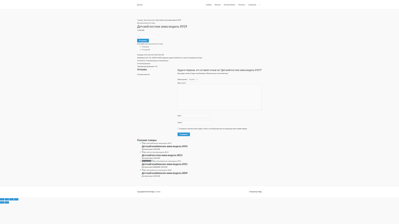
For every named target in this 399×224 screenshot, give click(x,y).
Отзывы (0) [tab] (146, 50)
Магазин (218, 5)
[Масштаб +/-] (2, 199)
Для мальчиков (149, 20)
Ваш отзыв (182, 83)
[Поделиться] (11, 199)
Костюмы (151, 23)
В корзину (143, 40)
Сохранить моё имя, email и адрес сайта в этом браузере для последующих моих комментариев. (213, 129)
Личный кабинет (229, 5)
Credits (157, 192)
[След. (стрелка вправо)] (7, 202)
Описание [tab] (145, 47)
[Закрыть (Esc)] (16, 199)
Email (180, 122)
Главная (209, 5)
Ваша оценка (183, 79)
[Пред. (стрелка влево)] (2, 202)
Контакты (241, 5)
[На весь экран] (7, 199)
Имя (180, 116)
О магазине (252, 5)
